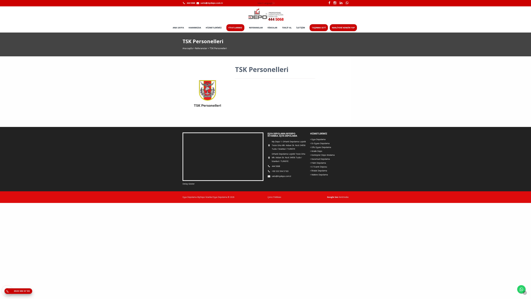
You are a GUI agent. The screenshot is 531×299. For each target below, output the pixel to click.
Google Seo (332, 197)
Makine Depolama (319, 174)
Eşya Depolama (318, 139)
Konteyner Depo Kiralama (323, 155)
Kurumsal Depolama (320, 159)
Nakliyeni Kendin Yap (343, 27)
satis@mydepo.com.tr (212, 3)
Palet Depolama (318, 163)
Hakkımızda (195, 27)
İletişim (300, 27)
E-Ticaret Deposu (319, 166)
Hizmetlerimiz (214, 27)
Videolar (272, 27)
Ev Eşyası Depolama (320, 143)
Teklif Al (287, 27)
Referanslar (256, 27)
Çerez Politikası (274, 197)
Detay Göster (189, 183)
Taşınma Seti (319, 27)
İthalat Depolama (319, 170)
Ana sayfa (178, 27)
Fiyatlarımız (235, 27)
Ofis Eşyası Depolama (321, 147)
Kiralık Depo (316, 151)
